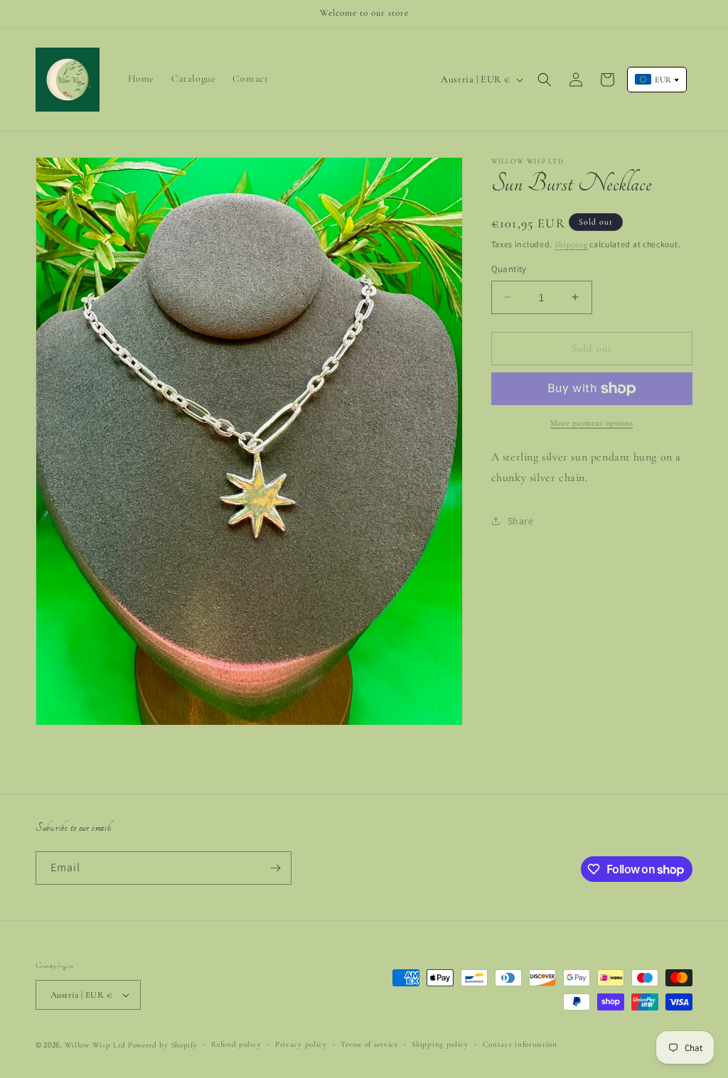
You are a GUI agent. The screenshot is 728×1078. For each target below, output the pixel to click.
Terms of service (369, 1044)
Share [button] (521, 520)
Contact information (520, 1044)
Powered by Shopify (163, 1045)
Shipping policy (440, 1044)
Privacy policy (301, 1044)
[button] (544, 79)
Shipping (571, 244)
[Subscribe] (275, 868)
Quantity (509, 269)
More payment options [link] (591, 423)
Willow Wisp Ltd (96, 1045)
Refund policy (236, 1044)
